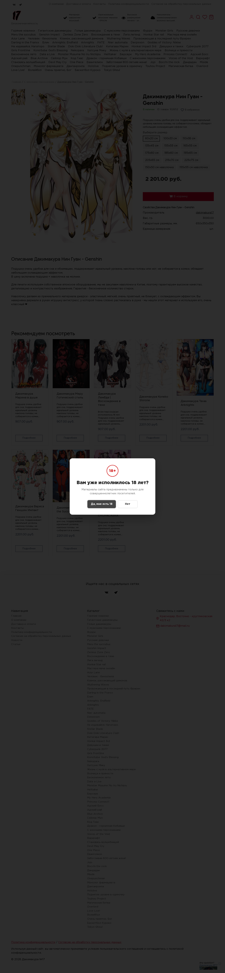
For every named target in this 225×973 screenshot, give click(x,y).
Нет (127, 504)
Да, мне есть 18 (101, 504)
